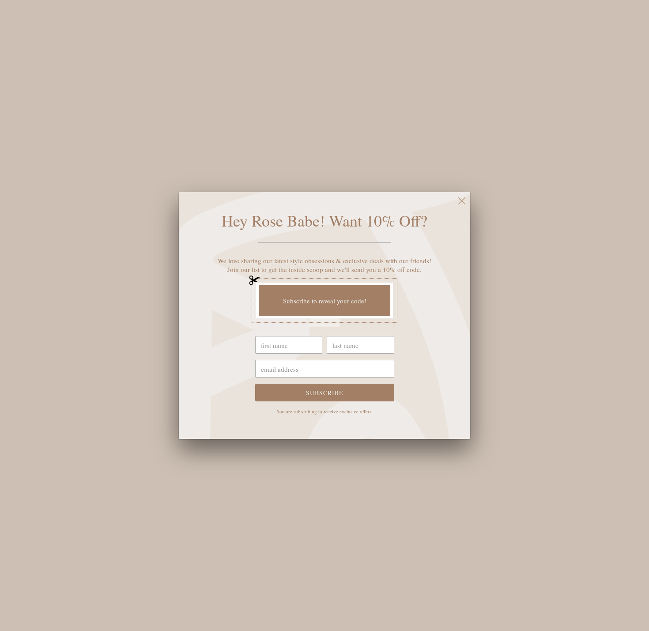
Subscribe (324, 393)
